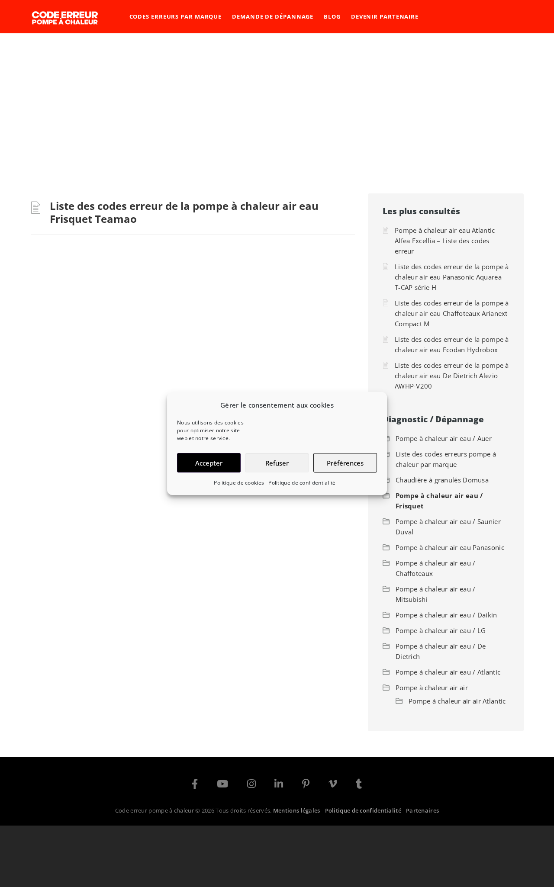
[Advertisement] (277, 98)
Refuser (277, 463)
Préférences (345, 463)
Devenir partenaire (385, 16)
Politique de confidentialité (301, 482)
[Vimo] (333, 785)
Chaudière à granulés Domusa (442, 480)
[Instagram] (251, 785)
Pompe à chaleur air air (432, 687)
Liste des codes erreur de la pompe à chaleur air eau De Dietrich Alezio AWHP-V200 (452, 375)
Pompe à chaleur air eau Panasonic (450, 547)
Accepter (208, 463)
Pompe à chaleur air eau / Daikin (446, 615)
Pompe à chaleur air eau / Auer (444, 438)
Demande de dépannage (272, 16)
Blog (332, 16)
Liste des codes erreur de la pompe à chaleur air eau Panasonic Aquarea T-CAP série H (452, 277)
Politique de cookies (239, 482)
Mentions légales (296, 810)
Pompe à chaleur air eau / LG (441, 630)
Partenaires (422, 810)
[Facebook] (194, 785)
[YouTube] (222, 785)
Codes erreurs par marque (175, 16)
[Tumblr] (358, 785)
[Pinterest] (305, 785)
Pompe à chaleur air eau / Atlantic (448, 672)
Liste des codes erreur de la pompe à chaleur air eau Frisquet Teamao (184, 212)
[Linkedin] (279, 785)
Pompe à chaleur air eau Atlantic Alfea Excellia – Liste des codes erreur (445, 240)
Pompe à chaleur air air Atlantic (457, 701)
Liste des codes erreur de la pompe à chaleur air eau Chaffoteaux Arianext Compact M (452, 313)
